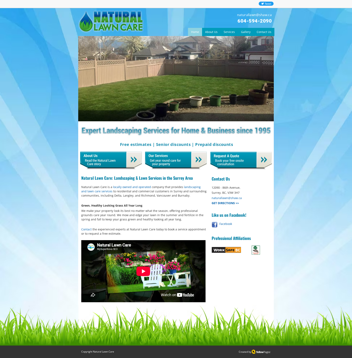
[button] (176, 79)
